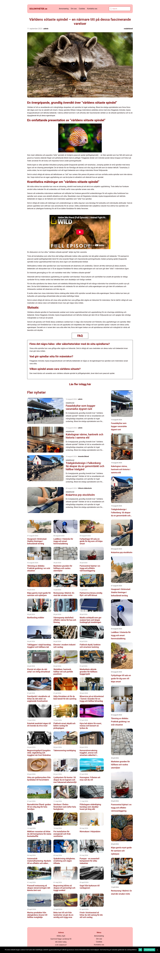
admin (45, 29)
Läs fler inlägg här (80, 384)
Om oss (74, 9)
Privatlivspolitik (149, 950)
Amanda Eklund (83, 456)
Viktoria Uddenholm (85, 488)
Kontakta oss (92, 9)
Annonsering (64, 9)
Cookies (82, 9)
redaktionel (128, 29)
